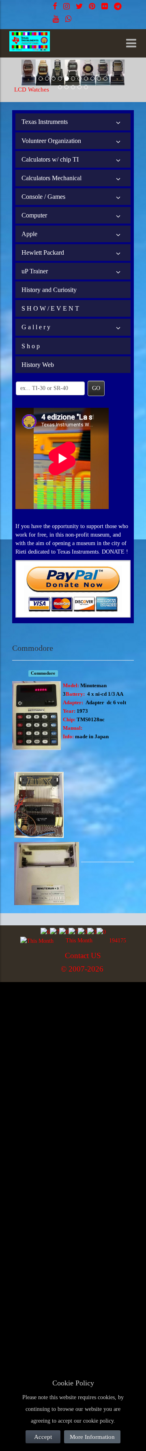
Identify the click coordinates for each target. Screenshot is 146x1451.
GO (96, 388)
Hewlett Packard (42, 252)
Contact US (83, 955)
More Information (92, 1437)
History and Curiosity (49, 289)
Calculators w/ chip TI (50, 159)
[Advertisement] (73, 1059)
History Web (37, 364)
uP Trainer (34, 271)
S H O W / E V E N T (50, 308)
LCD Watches (31, 89)
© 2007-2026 (82, 969)
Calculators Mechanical (51, 178)
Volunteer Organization (51, 140)
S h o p (30, 346)
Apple (29, 233)
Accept (43, 1437)
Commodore (43, 673)
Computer (34, 215)
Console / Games (43, 196)
